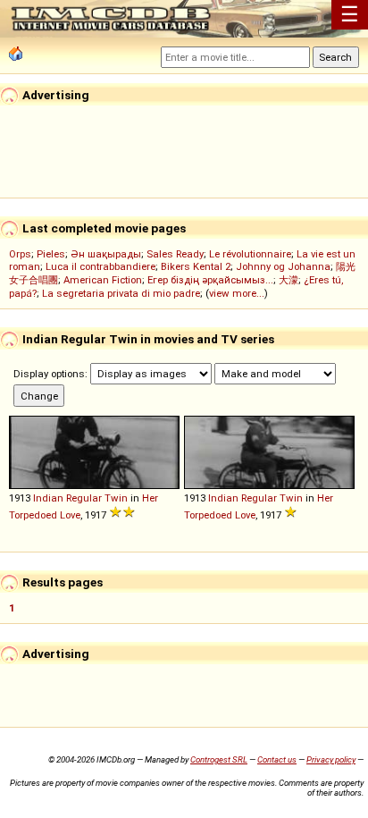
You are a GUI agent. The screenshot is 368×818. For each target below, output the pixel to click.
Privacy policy (330, 759)
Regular (84, 498)
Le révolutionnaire (250, 254)
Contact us (277, 759)
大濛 (288, 280)
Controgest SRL (218, 759)
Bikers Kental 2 (195, 266)
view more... (236, 293)
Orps (20, 254)
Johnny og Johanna (283, 266)
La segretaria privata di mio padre (121, 293)
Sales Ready (175, 254)
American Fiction (102, 280)
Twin (116, 498)
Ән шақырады (106, 254)
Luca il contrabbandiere (100, 266)
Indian (48, 498)
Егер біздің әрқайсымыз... (210, 280)
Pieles (51, 254)
